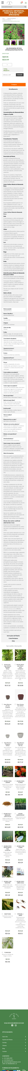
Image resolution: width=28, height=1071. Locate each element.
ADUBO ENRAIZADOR (20, 814)
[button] (7, 44)
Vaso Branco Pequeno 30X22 (7, 744)
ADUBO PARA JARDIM (8, 781)
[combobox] (12, 7)
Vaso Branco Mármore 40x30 (20, 744)
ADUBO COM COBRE (20, 846)
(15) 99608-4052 (8, 1060)
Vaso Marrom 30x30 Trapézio (7, 706)
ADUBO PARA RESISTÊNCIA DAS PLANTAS (8, 848)
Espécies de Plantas (11, 18)
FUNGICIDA (7, 952)
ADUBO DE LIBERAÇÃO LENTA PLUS (8, 815)
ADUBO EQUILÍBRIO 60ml (20, 882)
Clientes (4, 1045)
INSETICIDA (7, 914)
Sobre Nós (5, 1036)
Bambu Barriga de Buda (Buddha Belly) (7, 667)
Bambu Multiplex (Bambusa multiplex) (20, 667)
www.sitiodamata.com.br (10, 608)
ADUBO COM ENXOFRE (7, 882)
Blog (3, 1048)
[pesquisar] (25, 7)
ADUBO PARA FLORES (20, 781)
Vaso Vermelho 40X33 (20, 705)
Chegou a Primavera (6, 19)
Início (3, 18)
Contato (4, 1051)
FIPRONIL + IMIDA (20, 914)
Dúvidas (4, 1042)
